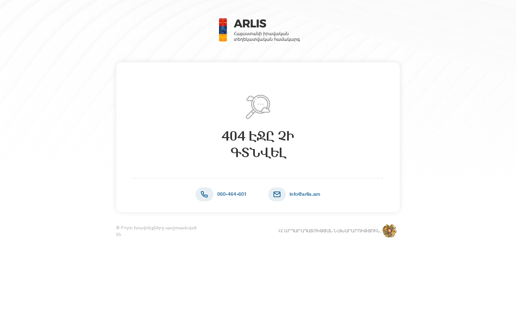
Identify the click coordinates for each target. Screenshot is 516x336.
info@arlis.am (305, 194)
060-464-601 (232, 194)
